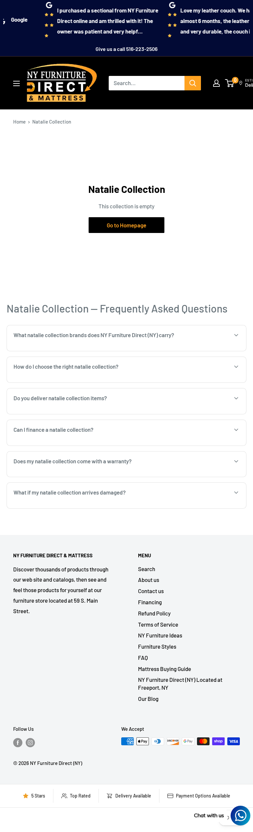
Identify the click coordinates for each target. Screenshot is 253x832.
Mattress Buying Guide (164, 668)
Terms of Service (158, 624)
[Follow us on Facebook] (17, 742)
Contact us (151, 591)
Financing (150, 602)
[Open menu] (16, 83)
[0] (230, 83)
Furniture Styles (157, 646)
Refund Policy (154, 613)
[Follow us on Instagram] (30, 742)
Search (146, 569)
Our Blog (148, 698)
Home (19, 122)
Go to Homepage (126, 225)
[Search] (192, 83)
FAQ (143, 657)
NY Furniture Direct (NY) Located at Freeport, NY (180, 683)
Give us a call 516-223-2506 (126, 49)
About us (148, 579)
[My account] (216, 83)
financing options (66, 445)
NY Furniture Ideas (160, 635)
